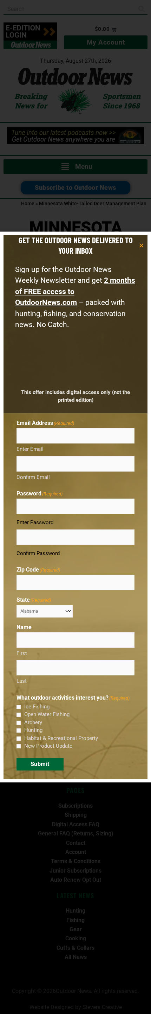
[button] (141, 245)
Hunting (33, 730)
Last (22, 681)
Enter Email (30, 449)
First (22, 653)
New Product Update (48, 746)
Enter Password (35, 522)
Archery (33, 722)
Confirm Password (38, 553)
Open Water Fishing (47, 714)
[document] (75, 507)
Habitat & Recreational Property (61, 738)
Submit (40, 764)
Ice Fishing (37, 706)
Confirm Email (33, 477)
